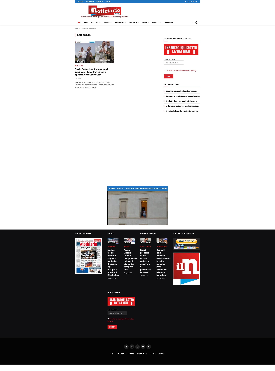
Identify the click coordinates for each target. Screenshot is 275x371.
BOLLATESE (95, 22)
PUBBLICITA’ (99, 2)
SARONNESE (133, 22)
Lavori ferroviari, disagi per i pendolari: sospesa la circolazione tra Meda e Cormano (183, 91)
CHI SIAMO (80, 2)
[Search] (192, 22)
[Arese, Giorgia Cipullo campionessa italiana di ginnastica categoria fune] (129, 241)
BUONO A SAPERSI (145, 243)
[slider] (135, 223)
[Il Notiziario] (104, 11)
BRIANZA (107, 22)
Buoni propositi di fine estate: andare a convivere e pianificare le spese (145, 261)
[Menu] (79, 22)
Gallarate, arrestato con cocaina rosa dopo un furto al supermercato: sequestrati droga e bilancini (183, 106)
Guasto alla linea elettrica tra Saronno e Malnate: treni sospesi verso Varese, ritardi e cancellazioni (182, 111)
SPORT (144, 22)
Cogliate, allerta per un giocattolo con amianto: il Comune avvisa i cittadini (180, 101)
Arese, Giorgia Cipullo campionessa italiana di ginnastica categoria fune (129, 260)
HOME (86, 22)
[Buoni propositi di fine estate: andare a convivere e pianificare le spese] (145, 241)
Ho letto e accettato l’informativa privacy (181, 71)
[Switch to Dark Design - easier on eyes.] (196, 22)
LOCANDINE (130, 353)
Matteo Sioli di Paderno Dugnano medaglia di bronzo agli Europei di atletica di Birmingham (113, 262)
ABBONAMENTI (90, 2)
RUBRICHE (155, 22)
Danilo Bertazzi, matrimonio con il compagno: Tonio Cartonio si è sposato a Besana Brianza (91, 72)
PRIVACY (161, 353)
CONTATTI (108, 2)
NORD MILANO (119, 22)
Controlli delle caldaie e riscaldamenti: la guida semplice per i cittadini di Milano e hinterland (162, 262)
